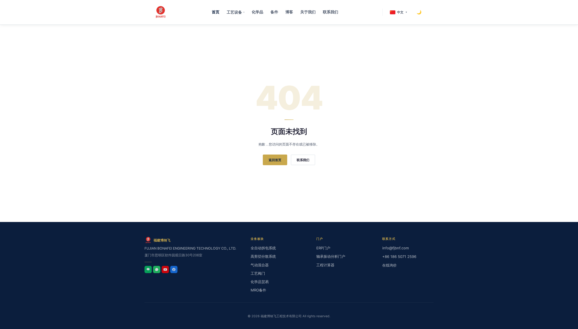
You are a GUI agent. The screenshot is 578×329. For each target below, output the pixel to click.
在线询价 (389, 265)
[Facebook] (173, 269)
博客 (289, 12)
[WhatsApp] (156, 269)
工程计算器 (325, 265)
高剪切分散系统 (263, 256)
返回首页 (275, 160)
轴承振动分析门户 (330, 256)
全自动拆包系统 (263, 248)
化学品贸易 (260, 281)
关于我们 (308, 12)
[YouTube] (165, 269)
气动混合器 (260, 265)
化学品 (257, 12)
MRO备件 (258, 290)
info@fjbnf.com (395, 248)
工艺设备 (236, 12)
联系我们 (330, 12)
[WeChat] (148, 269)
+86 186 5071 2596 (399, 256)
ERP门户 (323, 248)
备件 (274, 12)
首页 (215, 12)
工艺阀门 (258, 273)
